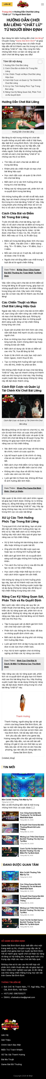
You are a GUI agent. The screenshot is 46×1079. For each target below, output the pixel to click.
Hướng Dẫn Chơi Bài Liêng (16, 65)
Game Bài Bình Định (25, 41)
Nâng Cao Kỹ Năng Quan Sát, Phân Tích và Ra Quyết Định (23, 93)
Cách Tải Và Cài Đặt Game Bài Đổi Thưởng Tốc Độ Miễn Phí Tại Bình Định (31, 851)
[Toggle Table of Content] (39, 62)
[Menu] (42, 4)
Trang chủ (7, 12)
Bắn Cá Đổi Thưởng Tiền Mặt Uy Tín (17, 800)
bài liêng (39, 38)
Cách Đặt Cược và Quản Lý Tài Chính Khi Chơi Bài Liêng (23, 81)
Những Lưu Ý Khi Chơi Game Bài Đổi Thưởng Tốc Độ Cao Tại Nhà (32, 839)
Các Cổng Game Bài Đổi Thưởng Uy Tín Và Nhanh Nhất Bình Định (30, 815)
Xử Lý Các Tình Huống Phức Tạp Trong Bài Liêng (22, 87)
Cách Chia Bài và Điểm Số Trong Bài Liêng (21, 69)
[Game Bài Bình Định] (23, 4)
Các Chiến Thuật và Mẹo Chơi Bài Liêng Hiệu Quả (23, 75)
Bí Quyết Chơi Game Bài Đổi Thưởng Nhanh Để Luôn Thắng (32, 827)
